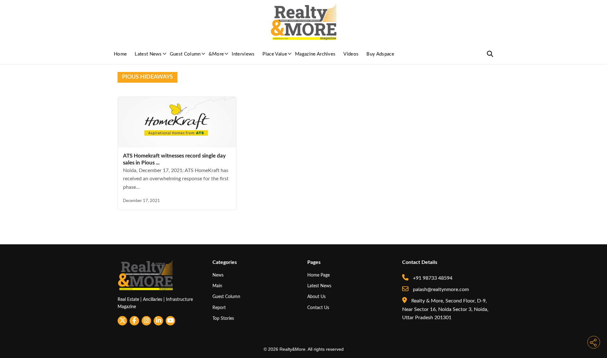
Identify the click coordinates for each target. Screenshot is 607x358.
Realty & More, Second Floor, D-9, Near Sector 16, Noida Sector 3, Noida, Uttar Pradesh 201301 (445, 309)
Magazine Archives (315, 54)
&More (216, 54)
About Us (316, 296)
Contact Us (318, 307)
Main (217, 285)
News (218, 275)
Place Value (274, 54)
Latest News (148, 54)
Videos (351, 54)
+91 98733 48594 (432, 278)
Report (219, 307)
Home (120, 54)
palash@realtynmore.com (440, 289)
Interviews (243, 54)
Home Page (318, 275)
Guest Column (185, 54)
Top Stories (223, 318)
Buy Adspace (380, 54)
